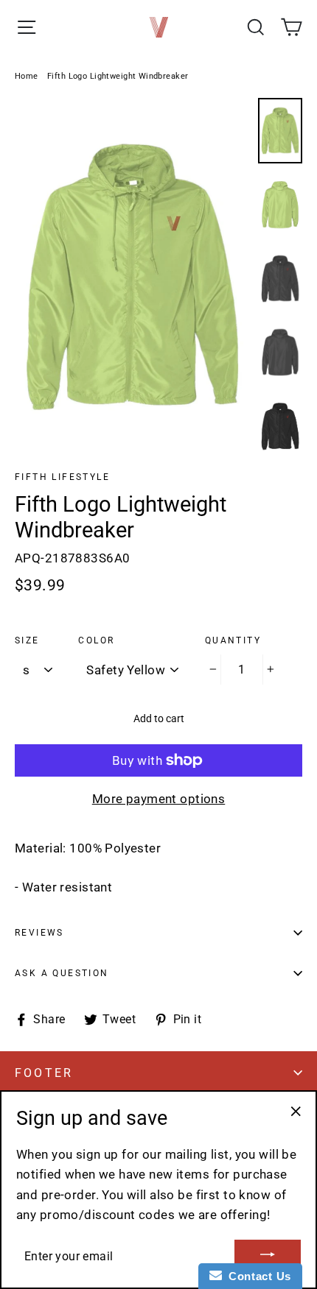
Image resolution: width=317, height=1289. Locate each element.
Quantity (233, 640)
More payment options (159, 798)
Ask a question (62, 973)
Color (96, 640)
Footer (44, 1073)
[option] (132, 277)
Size (27, 640)
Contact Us (256, 1276)
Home (26, 76)
